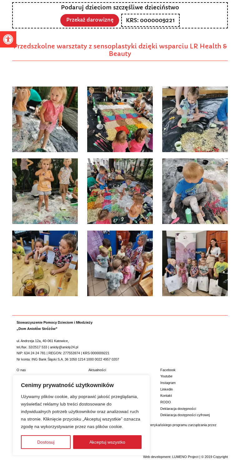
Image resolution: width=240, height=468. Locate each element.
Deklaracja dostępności (178, 409)
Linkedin (166, 389)
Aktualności (97, 370)
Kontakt (166, 395)
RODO (165, 402)
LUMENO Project (185, 457)
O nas (21, 370)
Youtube (166, 376)
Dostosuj (45, 442)
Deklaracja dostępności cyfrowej (185, 415)
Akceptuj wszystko (107, 442)
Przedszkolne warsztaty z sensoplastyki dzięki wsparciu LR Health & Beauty (120, 50)
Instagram (168, 383)
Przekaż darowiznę (89, 20)
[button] (8, 39)
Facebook (168, 370)
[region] (81, 415)
